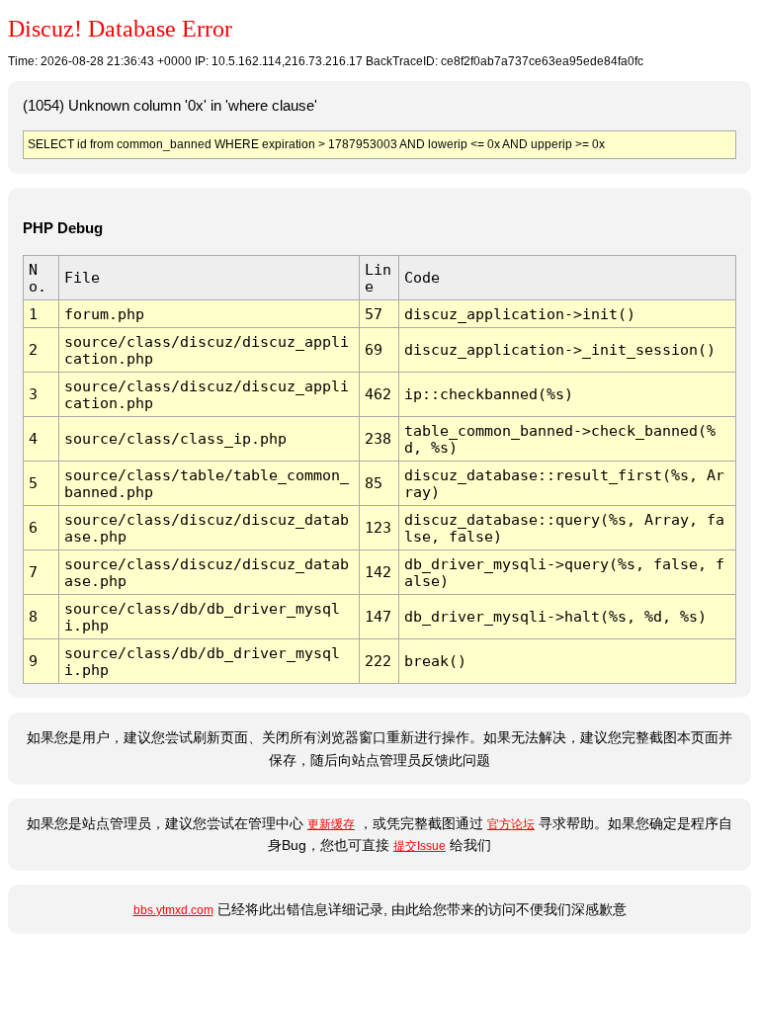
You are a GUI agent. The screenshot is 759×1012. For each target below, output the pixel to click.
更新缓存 (331, 824)
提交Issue (419, 846)
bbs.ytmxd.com (173, 910)
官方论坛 (511, 824)
